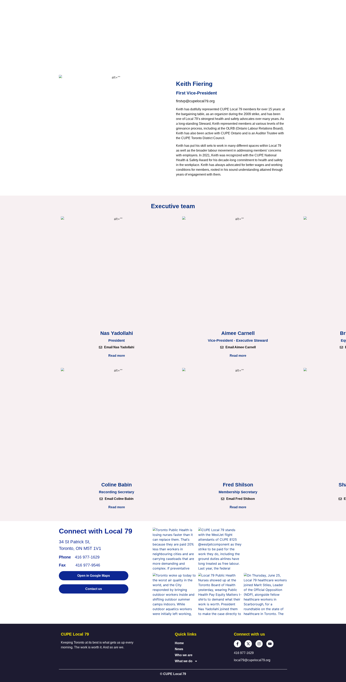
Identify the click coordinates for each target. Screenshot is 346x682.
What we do (183, 661)
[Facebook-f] (237, 643)
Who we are (183, 655)
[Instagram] (259, 643)
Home (179, 643)
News (179, 649)
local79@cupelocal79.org (252, 660)
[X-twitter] (248, 643)
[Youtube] (270, 643)
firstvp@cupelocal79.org (195, 101)
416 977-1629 (87, 557)
